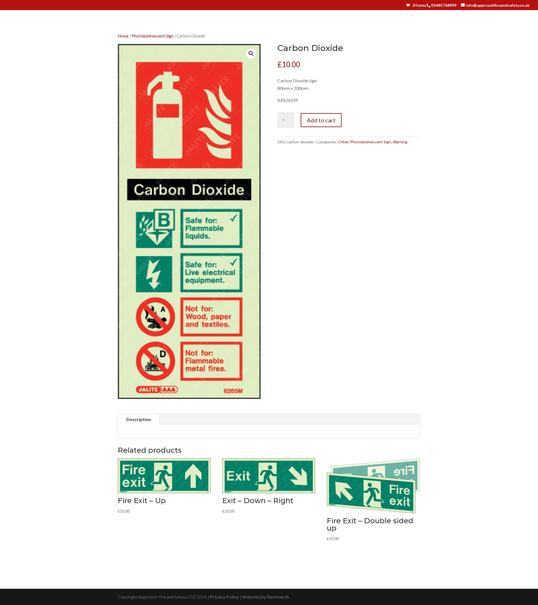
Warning (400, 141)
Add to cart (321, 120)
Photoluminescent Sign (152, 35)
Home (123, 35)
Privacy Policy (224, 596)
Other (343, 141)
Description (138, 419)
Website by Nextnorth (265, 596)
